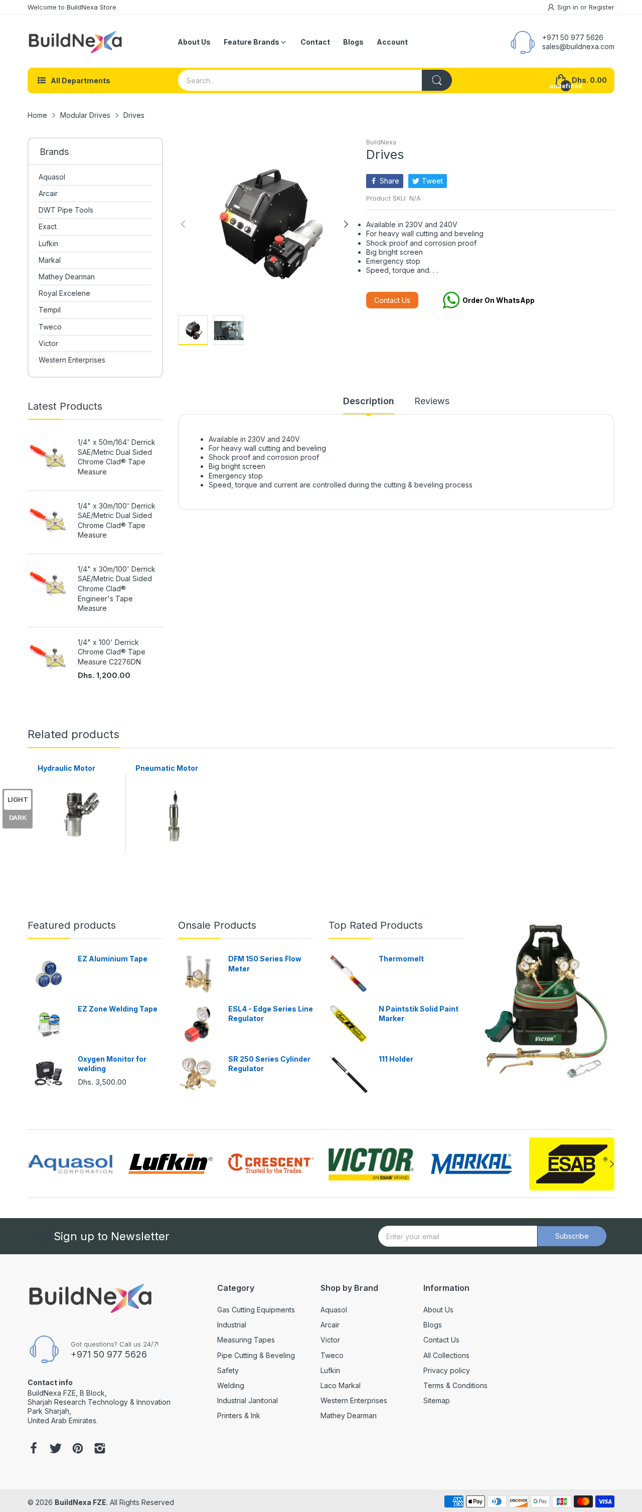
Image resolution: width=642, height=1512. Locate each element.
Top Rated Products (376, 925)
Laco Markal (340, 1385)
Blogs (432, 1324)
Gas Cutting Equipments (256, 1309)
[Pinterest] (78, 1449)
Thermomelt (401, 958)
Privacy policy (446, 1370)
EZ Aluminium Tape (112, 958)
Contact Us (392, 300)
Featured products (72, 925)
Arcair (330, 1324)
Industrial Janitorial (247, 1400)
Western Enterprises (353, 1400)
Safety (228, 1370)
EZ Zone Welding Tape (117, 1008)
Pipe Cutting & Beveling (256, 1355)
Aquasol (333, 1309)
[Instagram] (100, 1449)
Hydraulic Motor (66, 768)
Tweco (332, 1355)
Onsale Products (217, 925)
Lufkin (330, 1370)
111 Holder (396, 1059)
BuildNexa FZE (80, 1502)
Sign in (568, 7)
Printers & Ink (238, 1415)
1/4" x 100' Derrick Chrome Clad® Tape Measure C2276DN (111, 652)
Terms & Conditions (455, 1385)
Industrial (231, 1324)
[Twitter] (56, 1449)
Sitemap (436, 1400)
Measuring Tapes (246, 1339)
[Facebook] (34, 1449)
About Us (438, 1309)
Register (601, 7)
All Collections (446, 1355)
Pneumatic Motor (166, 768)
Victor (330, 1339)
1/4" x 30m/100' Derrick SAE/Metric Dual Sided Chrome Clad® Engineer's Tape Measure (116, 588)
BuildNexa (381, 142)
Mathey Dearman (348, 1415)
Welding (230, 1385)
